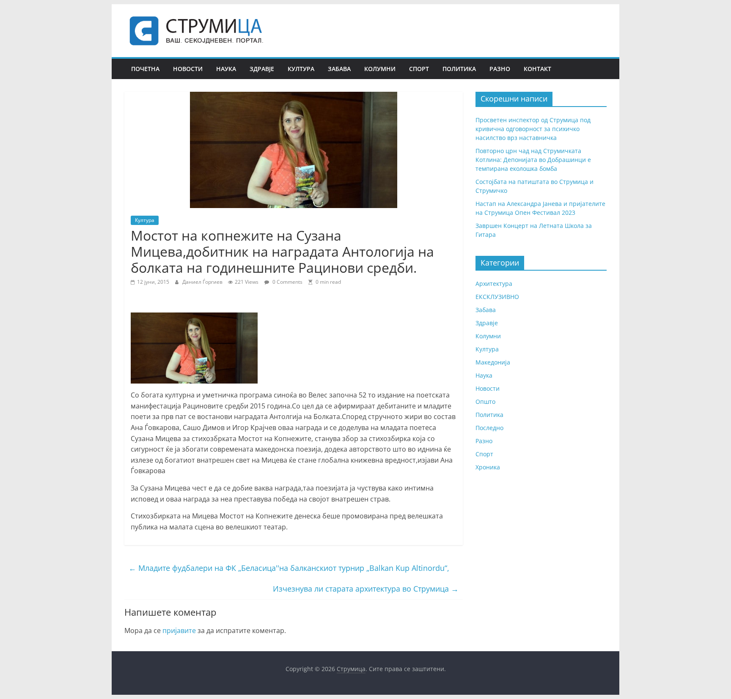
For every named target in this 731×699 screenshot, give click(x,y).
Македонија (492, 362)
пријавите (179, 630)
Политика (459, 69)
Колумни (380, 69)
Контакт (537, 69)
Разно (499, 69)
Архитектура (493, 284)
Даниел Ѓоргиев (203, 281)
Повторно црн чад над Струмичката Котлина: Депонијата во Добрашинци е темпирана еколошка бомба (533, 160)
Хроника (487, 467)
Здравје (262, 69)
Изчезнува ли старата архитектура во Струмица (366, 589)
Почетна (145, 69)
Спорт (419, 69)
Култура (301, 69)
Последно (489, 428)
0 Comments (286, 281)
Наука (226, 69)
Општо (485, 401)
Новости (188, 69)
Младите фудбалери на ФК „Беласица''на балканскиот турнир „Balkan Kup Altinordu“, (289, 568)
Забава (339, 69)
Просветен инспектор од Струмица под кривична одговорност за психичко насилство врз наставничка (533, 129)
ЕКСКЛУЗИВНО (497, 297)
